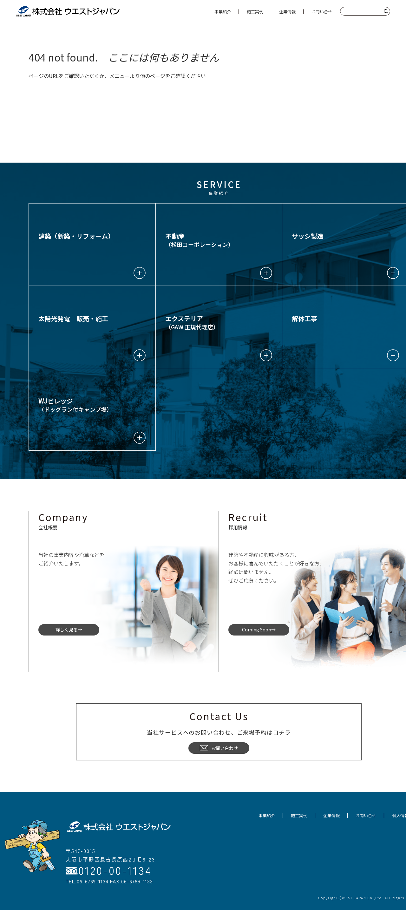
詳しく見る (67, 629)
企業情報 (287, 12)
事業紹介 (222, 12)
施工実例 (255, 12)
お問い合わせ (224, 748)
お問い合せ (321, 12)
